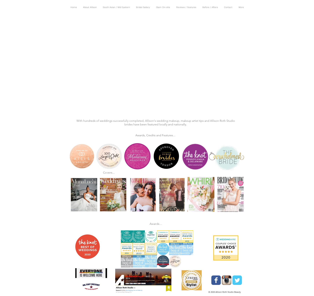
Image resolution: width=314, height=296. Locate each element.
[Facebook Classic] (216, 280)
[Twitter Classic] (237, 280)
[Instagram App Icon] (226, 280)
